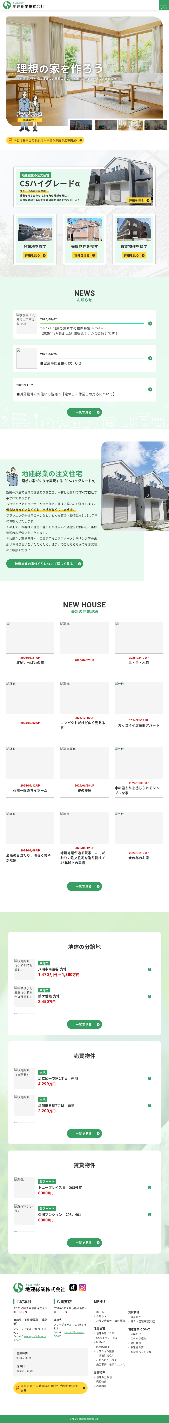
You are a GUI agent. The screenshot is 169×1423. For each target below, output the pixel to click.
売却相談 (101, 1386)
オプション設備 (105, 1351)
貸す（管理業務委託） (144, 1321)
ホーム (100, 1312)
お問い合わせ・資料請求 (110, 1320)
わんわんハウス (108, 1360)
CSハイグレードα (106, 1338)
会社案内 (136, 1343)
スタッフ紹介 (138, 1338)
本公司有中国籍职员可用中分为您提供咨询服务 (45, 140)
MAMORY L (103, 1346)
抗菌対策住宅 (106, 1355)
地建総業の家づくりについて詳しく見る (44, 563)
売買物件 (101, 1381)
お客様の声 (137, 1347)
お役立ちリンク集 (141, 1352)
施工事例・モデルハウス (110, 1364)
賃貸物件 (136, 1317)
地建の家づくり (105, 1333)
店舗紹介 (136, 1334)
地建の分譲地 (104, 1377)
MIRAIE (100, 1342)
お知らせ (101, 1316)
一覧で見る (84, 412)
